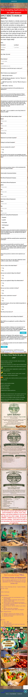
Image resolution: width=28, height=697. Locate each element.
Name (2, 42)
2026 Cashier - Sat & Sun (7, 85)
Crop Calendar (13, 693)
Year (2, 128)
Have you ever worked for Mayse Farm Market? (10, 273)
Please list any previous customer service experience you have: (13, 254)
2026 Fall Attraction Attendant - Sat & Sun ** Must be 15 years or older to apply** (13, 79)
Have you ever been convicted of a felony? (10, 288)
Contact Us (19, 693)
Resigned (4, 217)
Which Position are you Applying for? (9, 73)
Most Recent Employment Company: (8, 177)
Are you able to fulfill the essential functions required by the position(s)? (13, 239)
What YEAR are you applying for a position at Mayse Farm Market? (13, 322)
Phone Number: (4, 59)
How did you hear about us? (7, 311)
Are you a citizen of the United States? (9, 265)
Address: (2, 49)
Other (3, 227)
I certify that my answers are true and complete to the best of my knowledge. (14, 343)
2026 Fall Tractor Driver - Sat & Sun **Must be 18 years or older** (13, 82)
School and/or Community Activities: (8, 173)
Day (1, 123)
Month (2, 118)
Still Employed (5, 225)
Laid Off (4, 219)
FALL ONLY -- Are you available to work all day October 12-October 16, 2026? (13, 111)
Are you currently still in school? (8, 147)
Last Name (16, 45)
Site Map (3, 692)
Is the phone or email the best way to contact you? (11, 68)
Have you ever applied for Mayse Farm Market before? (12, 280)
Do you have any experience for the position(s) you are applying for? (12, 89)
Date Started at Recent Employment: (8, 182)
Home (7, 693)
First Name (3, 45)
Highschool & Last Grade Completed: (8, 137)
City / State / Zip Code (5, 54)
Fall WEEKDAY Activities (19, 691)
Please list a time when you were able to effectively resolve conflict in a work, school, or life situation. (13, 260)
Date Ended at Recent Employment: (8, 199)
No (3, 152)
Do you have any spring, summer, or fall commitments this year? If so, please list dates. (13, 168)
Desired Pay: (3, 133)
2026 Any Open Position (7, 75)
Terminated (4, 222)
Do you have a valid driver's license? (8, 295)
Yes (3, 149)
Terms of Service (19, 351)
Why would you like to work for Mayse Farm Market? (12, 316)
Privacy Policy (8, 351)
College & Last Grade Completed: (8, 142)
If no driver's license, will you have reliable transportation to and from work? (13, 304)
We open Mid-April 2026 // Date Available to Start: (11, 116)
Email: (2, 63)
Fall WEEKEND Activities (9, 691)
